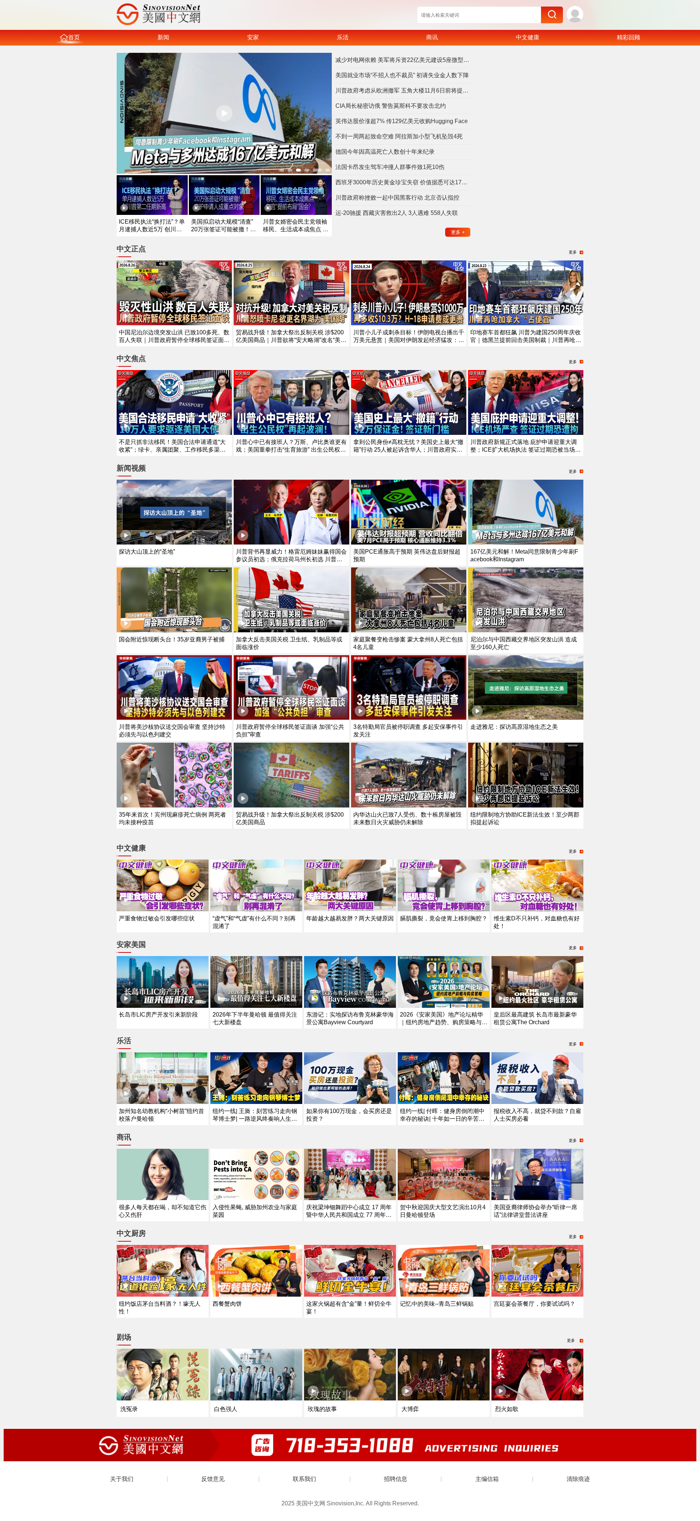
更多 (458, 232)
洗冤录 (129, 1409)
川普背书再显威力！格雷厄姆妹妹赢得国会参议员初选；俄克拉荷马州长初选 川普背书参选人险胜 (291, 559)
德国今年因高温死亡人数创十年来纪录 (385, 152)
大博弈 (410, 1409)
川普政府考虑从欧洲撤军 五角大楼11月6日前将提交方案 (402, 90)
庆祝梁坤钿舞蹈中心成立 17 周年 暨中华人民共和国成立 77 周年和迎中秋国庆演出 (349, 1215)
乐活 (343, 37)
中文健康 (527, 37)
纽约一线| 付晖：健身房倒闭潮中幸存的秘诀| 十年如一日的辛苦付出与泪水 (442, 1118)
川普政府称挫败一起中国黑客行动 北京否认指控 (397, 197)
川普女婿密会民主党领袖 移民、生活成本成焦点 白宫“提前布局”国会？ (295, 229)
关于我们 (121, 1479)
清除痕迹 (578, 1479)
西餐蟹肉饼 (227, 1304)
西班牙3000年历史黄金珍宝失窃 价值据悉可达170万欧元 (402, 182)
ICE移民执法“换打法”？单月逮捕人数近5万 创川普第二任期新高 (152, 229)
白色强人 (225, 1409)
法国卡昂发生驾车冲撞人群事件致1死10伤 (389, 167)
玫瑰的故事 (322, 1409)
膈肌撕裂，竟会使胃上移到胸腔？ (443, 918)
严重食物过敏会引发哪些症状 (157, 918)
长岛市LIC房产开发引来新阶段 (158, 1014)
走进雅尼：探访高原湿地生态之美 (514, 727)
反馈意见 (213, 1479)
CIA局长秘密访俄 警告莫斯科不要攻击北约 (390, 106)
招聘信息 (395, 1479)
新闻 (163, 37)
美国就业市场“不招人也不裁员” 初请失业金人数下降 (402, 75)
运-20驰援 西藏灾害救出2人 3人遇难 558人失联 (396, 213)
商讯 (432, 37)
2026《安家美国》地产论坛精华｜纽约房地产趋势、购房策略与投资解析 (443, 1022)
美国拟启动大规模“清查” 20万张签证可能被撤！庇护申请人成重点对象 (223, 229)
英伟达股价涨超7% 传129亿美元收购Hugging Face (401, 121)
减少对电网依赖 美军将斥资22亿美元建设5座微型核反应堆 (402, 60)
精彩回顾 (628, 37)
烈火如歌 (506, 1409)
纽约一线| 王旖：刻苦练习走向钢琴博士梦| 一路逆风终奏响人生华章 (255, 1118)
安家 (253, 37)
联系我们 (304, 1479)
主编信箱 (487, 1479)
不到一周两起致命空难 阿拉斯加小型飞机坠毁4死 (399, 136)
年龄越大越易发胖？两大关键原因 (350, 918)
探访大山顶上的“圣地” (147, 552)
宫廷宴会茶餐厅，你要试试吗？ (534, 1304)
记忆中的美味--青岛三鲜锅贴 (437, 1304)
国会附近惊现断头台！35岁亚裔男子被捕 (172, 639)
